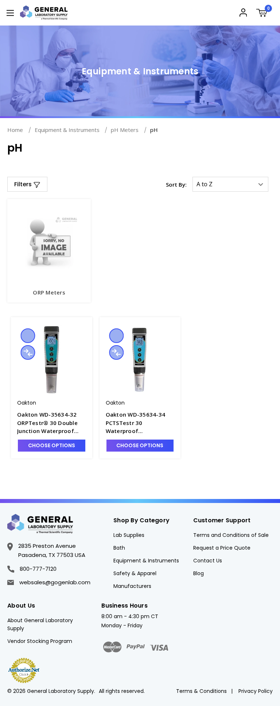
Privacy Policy (255, 691)
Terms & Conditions (201, 691)
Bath (119, 547)
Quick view (27, 335)
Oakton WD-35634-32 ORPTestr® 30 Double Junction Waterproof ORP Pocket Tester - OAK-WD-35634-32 (47, 423)
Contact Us (207, 560)
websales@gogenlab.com (54, 582)
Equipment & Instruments (146, 560)
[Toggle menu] (10, 13)
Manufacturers (132, 586)
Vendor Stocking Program (39, 641)
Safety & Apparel (134, 573)
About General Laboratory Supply (40, 624)
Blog (198, 573)
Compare (27, 352)
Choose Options (51, 445)
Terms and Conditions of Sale (231, 535)
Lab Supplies (128, 535)
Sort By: (176, 184)
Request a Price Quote (221, 547)
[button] (27, 184)
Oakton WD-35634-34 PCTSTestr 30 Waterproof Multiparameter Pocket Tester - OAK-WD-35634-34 (140, 423)
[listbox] (230, 184)
